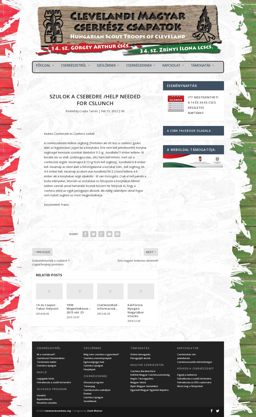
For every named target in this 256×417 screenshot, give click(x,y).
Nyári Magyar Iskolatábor (144, 386)
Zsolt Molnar (94, 410)
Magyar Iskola (138, 382)
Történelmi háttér (47, 361)
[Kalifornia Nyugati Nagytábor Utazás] (141, 291)
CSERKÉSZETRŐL (73, 65)
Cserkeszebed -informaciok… (108, 306)
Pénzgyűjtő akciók (140, 358)
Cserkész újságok (46, 365)
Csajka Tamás (88, 111)
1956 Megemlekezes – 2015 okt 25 (79, 308)
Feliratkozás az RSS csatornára (194, 382)
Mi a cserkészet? (46, 354)
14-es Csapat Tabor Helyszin (47, 306)
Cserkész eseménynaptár (98, 358)
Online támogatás (140, 354)
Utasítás (41, 395)
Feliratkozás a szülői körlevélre (54, 382)
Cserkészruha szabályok (97, 389)
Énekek (87, 393)
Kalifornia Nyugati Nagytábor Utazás (136, 310)
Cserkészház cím (186, 354)
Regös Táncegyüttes (141, 378)
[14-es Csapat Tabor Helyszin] (49, 291)
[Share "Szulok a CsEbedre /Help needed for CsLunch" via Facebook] (85, 234)
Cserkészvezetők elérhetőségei (194, 361)
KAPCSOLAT (171, 65)
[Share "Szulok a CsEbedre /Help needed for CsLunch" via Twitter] (93, 234)
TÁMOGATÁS (200, 65)
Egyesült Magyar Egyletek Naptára (149, 389)
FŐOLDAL (43, 65)
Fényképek (89, 369)
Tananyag (89, 386)
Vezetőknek (90, 401)
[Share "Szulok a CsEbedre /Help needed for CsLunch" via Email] (109, 234)
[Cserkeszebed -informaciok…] (110, 291)
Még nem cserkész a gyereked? (101, 354)
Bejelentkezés (44, 399)
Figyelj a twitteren (187, 374)
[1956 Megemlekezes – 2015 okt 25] (80, 291)
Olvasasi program (94, 382)
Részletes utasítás (47, 402)
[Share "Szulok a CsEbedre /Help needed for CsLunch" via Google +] (101, 234)
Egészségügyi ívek (94, 361)
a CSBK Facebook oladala (189, 131)
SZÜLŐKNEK (106, 65)
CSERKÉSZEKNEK (139, 65)
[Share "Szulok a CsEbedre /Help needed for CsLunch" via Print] (117, 234)
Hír (123, 111)
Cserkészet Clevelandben (51, 358)
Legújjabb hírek (45, 378)
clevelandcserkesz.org (58, 410)
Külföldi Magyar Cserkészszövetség (150, 374)
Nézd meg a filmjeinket (190, 386)
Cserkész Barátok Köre (142, 371)
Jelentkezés (183, 358)
